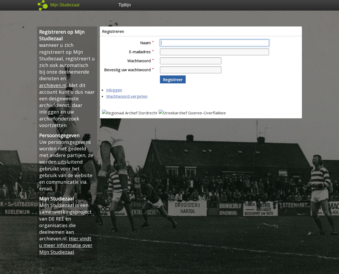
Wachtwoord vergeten (127, 96)
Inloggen (114, 89)
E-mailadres (140, 51)
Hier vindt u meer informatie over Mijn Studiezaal (65, 245)
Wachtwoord (139, 60)
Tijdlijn (124, 5)
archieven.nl (52, 85)
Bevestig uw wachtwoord (128, 69)
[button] (173, 79)
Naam (146, 42)
